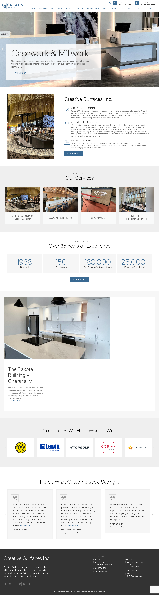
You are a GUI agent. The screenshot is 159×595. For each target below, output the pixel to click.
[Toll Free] (137, 3)
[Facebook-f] (6, 584)
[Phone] (115, 3)
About (113, 9)
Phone (121, 2)
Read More (16, 401)
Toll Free (145, 2)
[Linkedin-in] (29, 584)
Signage (79, 9)
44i (104, 592)
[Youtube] (20, 584)
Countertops (64, 9)
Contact (151, 9)
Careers (139, 9)
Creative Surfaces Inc (26, 558)
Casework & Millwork (41, 9)
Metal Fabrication (96, 9)
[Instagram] (10, 584)
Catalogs (126, 9)
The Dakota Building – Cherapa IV (20, 375)
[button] (110, 3)
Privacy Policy (92, 592)
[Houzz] (24, 584)
